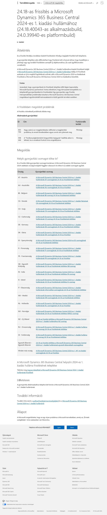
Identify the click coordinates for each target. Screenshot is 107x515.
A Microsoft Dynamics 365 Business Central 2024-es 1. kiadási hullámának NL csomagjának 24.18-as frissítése (58, 304)
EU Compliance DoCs (84, 511)
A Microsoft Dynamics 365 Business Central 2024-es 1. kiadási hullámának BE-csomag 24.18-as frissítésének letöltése (58, 194)
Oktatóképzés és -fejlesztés (79, 455)
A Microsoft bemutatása (78, 475)
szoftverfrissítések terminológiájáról (46, 401)
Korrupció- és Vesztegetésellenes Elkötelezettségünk (85, 488)
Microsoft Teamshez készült (10, 495)
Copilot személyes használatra (10, 441)
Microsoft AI (6, 471)
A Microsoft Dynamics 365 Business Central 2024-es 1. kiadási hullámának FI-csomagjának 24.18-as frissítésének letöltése (58, 249)
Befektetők (75, 485)
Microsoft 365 (6, 445)
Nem (72, 427)
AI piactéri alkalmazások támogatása (46, 478)
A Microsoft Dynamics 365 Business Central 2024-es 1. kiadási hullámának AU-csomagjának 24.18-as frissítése (58, 186)
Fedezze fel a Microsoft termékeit (11, 448)
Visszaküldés (40, 448)
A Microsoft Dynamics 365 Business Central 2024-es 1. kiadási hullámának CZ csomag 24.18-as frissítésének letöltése (58, 218)
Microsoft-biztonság (8, 475)
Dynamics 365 (6, 481)
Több (38, 3)
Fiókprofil (39, 438)
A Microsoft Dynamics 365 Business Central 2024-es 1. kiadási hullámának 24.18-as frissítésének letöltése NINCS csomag (58, 312)
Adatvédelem (40, 511)
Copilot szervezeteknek (8, 438)
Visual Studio (40, 495)
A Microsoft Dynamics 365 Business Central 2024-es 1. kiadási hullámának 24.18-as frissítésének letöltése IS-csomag (58, 281)
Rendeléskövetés (41, 451)
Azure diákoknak (76, 461)
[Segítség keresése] (97, 2)
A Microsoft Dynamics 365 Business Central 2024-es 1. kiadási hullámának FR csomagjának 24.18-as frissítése (58, 257)
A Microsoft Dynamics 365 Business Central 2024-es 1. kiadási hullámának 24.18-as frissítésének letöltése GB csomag (58, 265)
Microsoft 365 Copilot (8, 491)
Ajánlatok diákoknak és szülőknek (80, 458)
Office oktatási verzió (77, 451)
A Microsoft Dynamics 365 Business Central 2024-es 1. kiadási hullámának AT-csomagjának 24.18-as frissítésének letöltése (58, 178)
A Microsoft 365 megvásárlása (54, 3)
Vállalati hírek (75, 478)
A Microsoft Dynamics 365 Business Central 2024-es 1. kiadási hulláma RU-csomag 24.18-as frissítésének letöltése (61, 328)
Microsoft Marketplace (43, 485)
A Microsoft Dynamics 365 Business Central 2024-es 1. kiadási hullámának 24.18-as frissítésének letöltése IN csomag (58, 273)
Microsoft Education (77, 438)
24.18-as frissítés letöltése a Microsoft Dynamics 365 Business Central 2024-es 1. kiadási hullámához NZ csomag (61, 320)
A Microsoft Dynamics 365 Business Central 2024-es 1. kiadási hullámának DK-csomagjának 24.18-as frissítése (58, 233)
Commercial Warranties (43, 458)
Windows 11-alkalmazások (9, 451)
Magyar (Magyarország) (12, 501)
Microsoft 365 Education (78, 448)
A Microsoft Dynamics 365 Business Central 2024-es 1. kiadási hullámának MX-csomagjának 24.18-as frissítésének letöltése (58, 296)
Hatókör (21, 42)
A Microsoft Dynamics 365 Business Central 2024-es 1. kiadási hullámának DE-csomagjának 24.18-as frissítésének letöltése (58, 225)
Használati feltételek (51, 511)
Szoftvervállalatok (41, 491)
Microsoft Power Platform (43, 488)
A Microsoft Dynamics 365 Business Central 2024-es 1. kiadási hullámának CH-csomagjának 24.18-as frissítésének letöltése (58, 210)
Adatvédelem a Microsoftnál (79, 481)
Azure (4, 478)
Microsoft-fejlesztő (42, 471)
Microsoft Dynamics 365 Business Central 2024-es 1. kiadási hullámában (44, 72)
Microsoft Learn (41, 475)
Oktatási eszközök (76, 441)
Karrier (74, 471)
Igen (59, 427)
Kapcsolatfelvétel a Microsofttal (26, 511)
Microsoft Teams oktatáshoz (79, 445)
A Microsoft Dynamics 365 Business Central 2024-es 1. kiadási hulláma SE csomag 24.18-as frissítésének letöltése (61, 336)
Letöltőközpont (41, 441)
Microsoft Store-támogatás (44, 445)
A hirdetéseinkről (72, 511)
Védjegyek (62, 511)
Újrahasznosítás (41, 455)
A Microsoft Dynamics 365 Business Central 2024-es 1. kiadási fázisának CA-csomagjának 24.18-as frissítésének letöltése (62, 202)
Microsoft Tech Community (44, 481)
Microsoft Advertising (8, 488)
